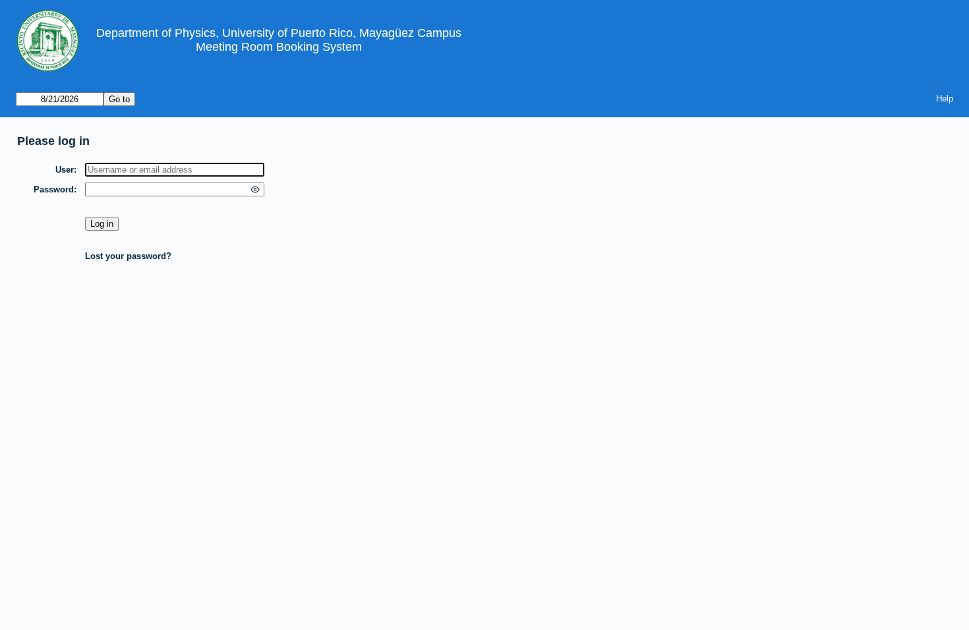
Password (54, 189)
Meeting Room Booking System (279, 46)
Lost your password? (128, 256)
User (64, 170)
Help (944, 98)
